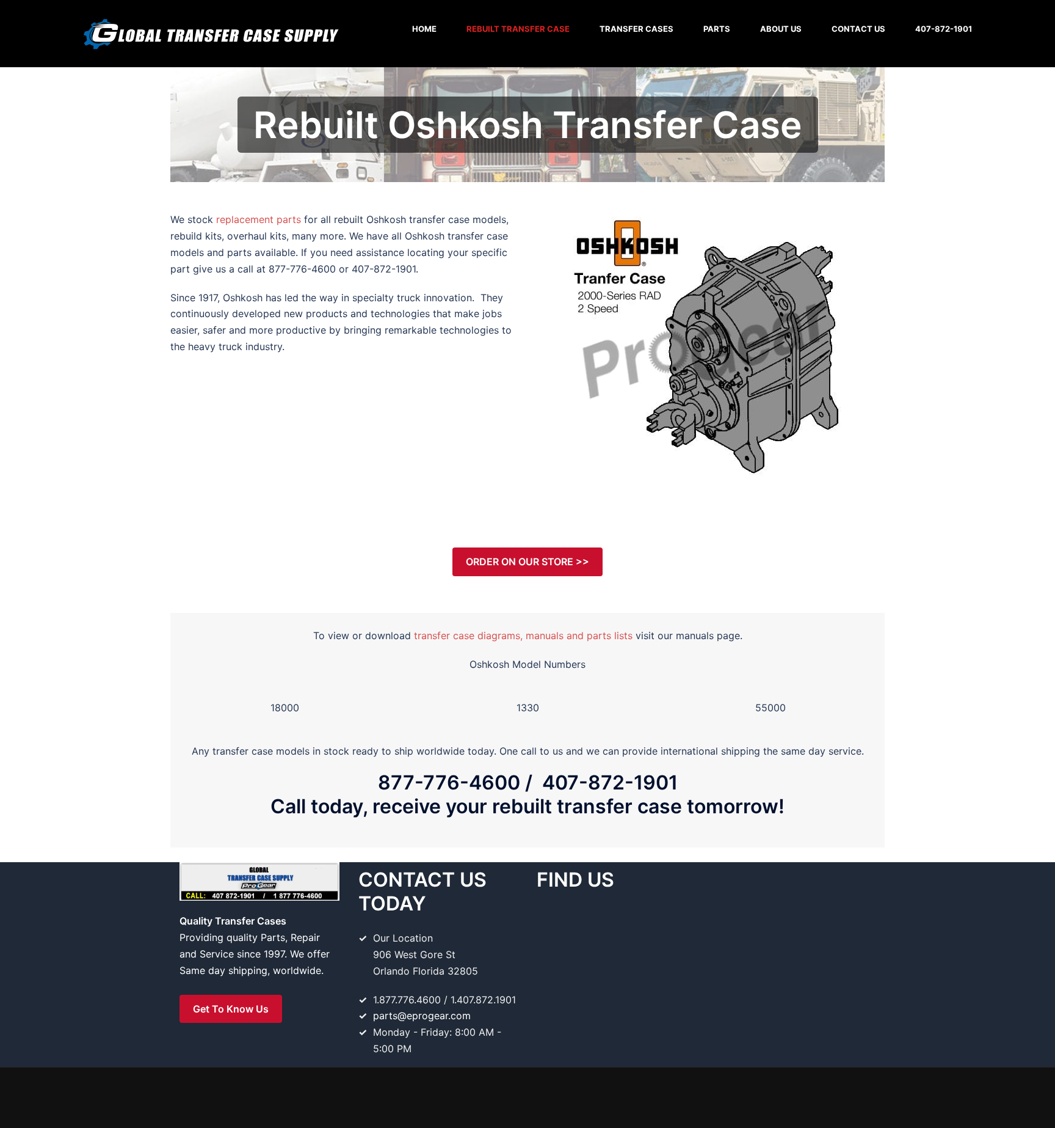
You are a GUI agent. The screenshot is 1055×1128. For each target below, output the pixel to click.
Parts (716, 29)
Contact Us (858, 29)
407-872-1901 (943, 29)
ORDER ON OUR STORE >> (527, 561)
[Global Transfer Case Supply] (210, 32)
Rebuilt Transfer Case (518, 29)
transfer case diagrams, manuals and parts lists (523, 635)
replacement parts (258, 219)
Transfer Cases (636, 29)
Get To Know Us (231, 1009)
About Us (781, 29)
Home (424, 29)
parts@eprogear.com (422, 1015)
